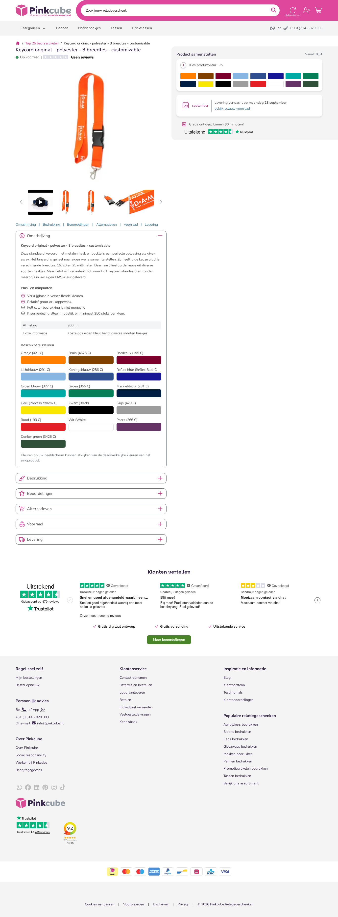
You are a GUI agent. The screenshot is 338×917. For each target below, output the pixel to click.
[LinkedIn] (36, 788)
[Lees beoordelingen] (66, 57)
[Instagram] (54, 788)
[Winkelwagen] (318, 10)
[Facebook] (28, 788)
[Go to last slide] (22, 202)
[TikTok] (62, 788)
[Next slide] (160, 202)
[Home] (18, 43)
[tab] (26, 224)
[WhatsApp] (273, 28)
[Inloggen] (306, 10)
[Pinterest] (45, 788)
